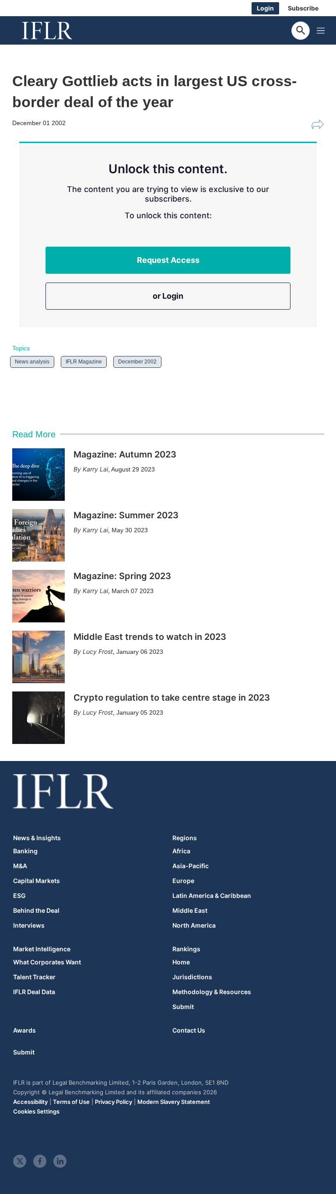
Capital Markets (36, 881)
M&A (20, 866)
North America (194, 925)
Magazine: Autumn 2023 (125, 454)
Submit (183, 1007)
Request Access (168, 260)
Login (265, 8)
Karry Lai (95, 469)
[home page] (57, 30)
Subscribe (303, 8)
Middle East (189, 911)
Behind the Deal (36, 911)
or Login (168, 295)
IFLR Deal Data (34, 992)
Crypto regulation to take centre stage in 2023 (172, 697)
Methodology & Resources (211, 992)
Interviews (29, 925)
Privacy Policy (113, 1101)
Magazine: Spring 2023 (122, 576)
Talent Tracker (34, 977)
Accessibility (30, 1101)
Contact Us (188, 1030)
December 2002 (137, 362)
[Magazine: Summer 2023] (38, 535)
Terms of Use (71, 1101)
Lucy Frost (98, 651)
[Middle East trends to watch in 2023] (38, 657)
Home (181, 962)
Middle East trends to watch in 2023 (150, 637)
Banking (25, 851)
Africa (181, 851)
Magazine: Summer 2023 (126, 515)
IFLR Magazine (84, 362)
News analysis (32, 362)
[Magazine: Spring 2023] (38, 596)
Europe (183, 881)
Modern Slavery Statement (173, 1101)
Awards (24, 1030)
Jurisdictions (192, 977)
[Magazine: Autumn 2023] (38, 474)
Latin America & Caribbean (211, 896)
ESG (19, 896)
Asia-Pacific (190, 866)
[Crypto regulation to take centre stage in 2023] (38, 717)
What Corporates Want (47, 962)
